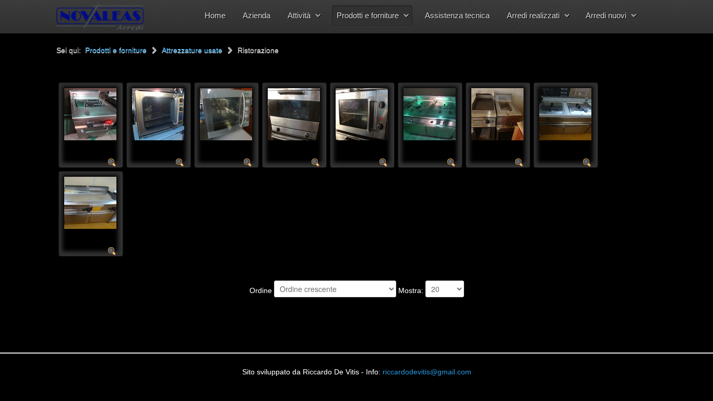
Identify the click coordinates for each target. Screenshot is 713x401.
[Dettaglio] (112, 162)
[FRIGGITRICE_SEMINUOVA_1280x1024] (565, 114)
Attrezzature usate (192, 50)
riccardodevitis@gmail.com (427, 372)
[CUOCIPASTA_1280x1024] (90, 114)
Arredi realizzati (533, 15)
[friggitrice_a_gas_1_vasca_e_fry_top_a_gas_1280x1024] (497, 114)
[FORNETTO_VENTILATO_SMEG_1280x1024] (362, 114)
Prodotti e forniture (368, 15)
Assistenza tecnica (457, 15)
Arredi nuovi (606, 15)
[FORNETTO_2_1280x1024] (158, 114)
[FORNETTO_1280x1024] (226, 114)
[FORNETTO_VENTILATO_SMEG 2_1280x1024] (294, 114)
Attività (299, 15)
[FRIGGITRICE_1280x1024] (429, 114)
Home (215, 15)
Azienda (256, 15)
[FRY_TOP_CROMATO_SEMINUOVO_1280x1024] (90, 202)
